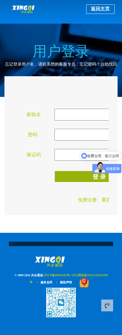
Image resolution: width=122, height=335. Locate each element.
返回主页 (100, 8)
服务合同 (46, 282)
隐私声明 (66, 282)
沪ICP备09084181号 (57, 275)
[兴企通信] (61, 261)
